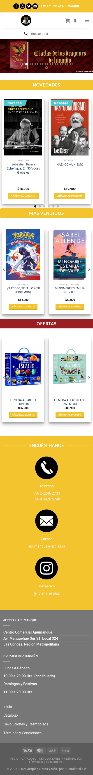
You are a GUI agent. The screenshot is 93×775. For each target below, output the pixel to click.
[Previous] (4, 148)
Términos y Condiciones (22, 733)
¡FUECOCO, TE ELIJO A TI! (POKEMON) (23, 290)
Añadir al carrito (23, 195)
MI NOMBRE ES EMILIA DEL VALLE (70, 290)
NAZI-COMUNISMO (69, 164)
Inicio (7, 707)
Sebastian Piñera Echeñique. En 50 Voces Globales (23, 168)
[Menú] (87, 20)
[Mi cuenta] (75, 20)
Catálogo (10, 715)
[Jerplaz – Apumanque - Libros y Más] (26, 20)
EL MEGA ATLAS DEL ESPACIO (23, 402)
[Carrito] (67, 20)
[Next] (89, 148)
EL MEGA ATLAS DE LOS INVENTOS (70, 402)
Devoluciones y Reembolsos (25, 724)
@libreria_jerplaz (46, 593)
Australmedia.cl (75, 769)
